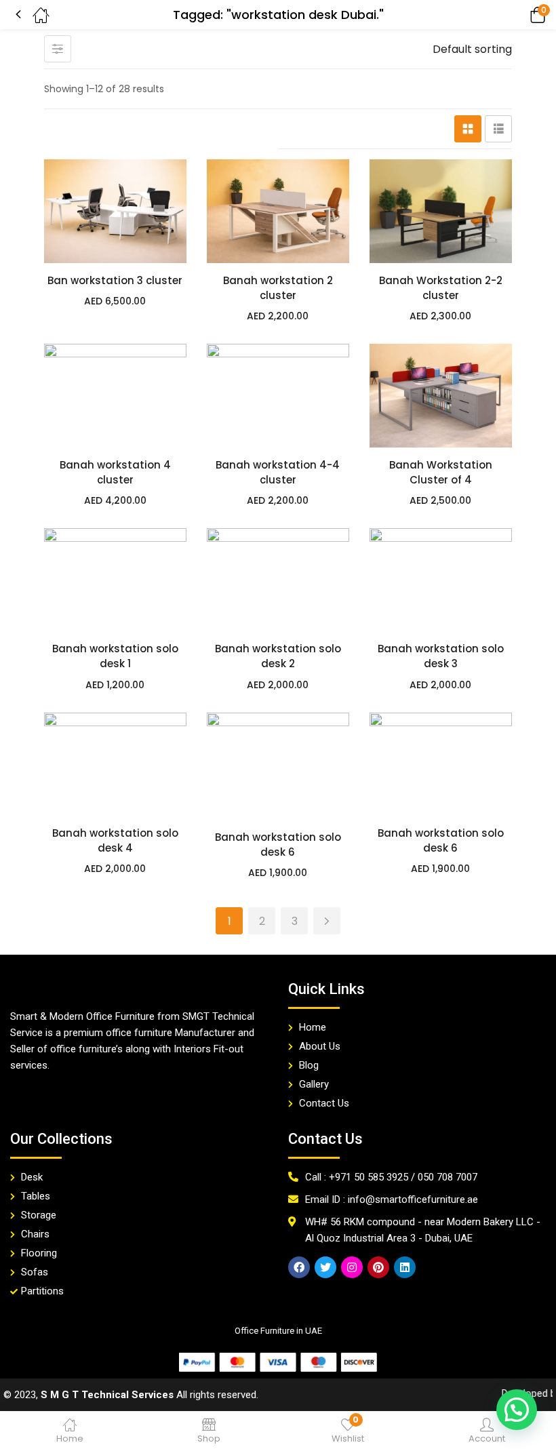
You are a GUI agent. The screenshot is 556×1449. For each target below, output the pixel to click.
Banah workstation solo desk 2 (278, 656)
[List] (498, 128)
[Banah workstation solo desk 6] (278, 766)
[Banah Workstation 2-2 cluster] (441, 211)
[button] (519, 14)
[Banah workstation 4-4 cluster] (278, 396)
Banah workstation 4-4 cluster (278, 472)
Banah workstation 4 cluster (115, 472)
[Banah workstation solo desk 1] (115, 580)
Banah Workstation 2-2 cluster (440, 287)
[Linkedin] (405, 1267)
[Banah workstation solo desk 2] (278, 580)
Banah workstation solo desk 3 (441, 656)
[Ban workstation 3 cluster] (115, 211)
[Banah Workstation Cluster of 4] (441, 396)
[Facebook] (299, 1267)
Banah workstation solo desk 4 (115, 840)
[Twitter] (325, 1267)
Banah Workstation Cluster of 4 (440, 472)
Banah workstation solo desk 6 (278, 844)
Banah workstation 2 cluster (278, 287)
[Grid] (467, 128)
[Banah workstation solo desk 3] (441, 580)
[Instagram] (352, 1267)
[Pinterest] (378, 1267)
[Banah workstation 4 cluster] (115, 396)
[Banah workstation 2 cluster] (278, 211)
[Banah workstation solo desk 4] (115, 764)
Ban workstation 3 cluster (114, 280)
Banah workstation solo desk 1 (115, 656)
